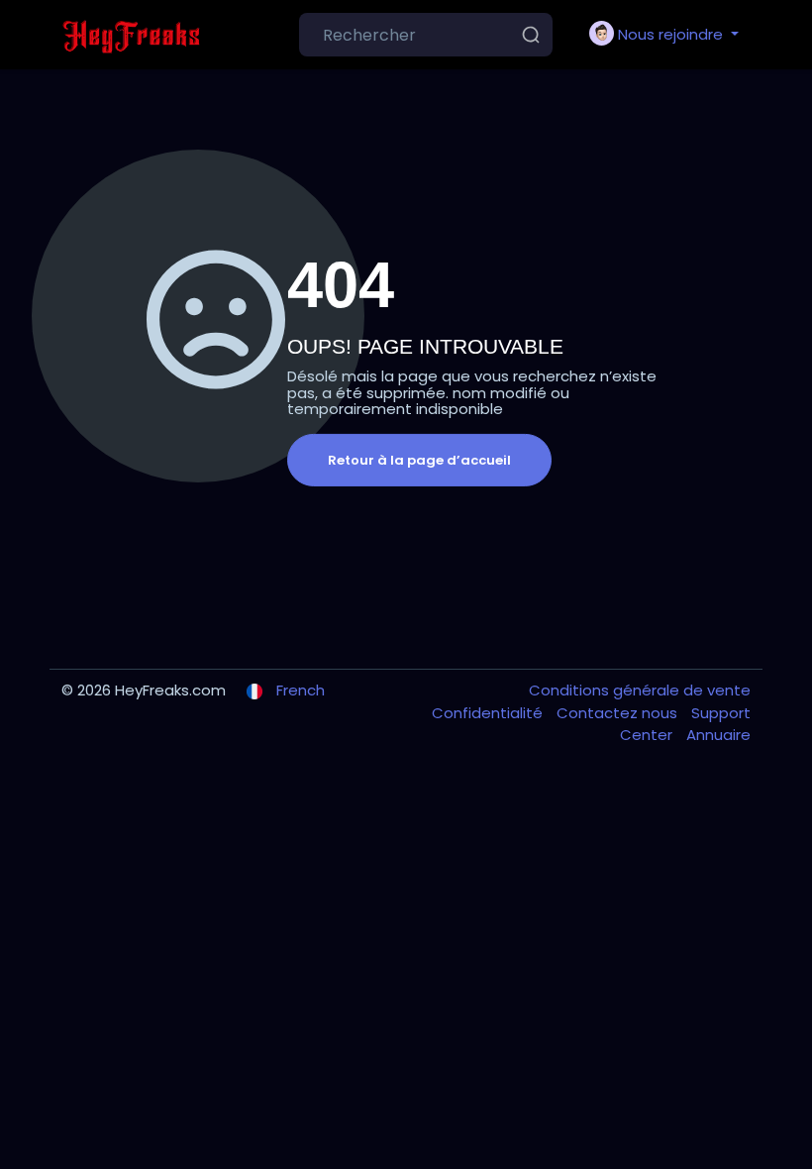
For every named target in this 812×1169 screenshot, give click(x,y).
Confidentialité (489, 712)
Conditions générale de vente (640, 690)
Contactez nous (619, 712)
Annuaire (718, 734)
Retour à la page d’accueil (419, 460)
